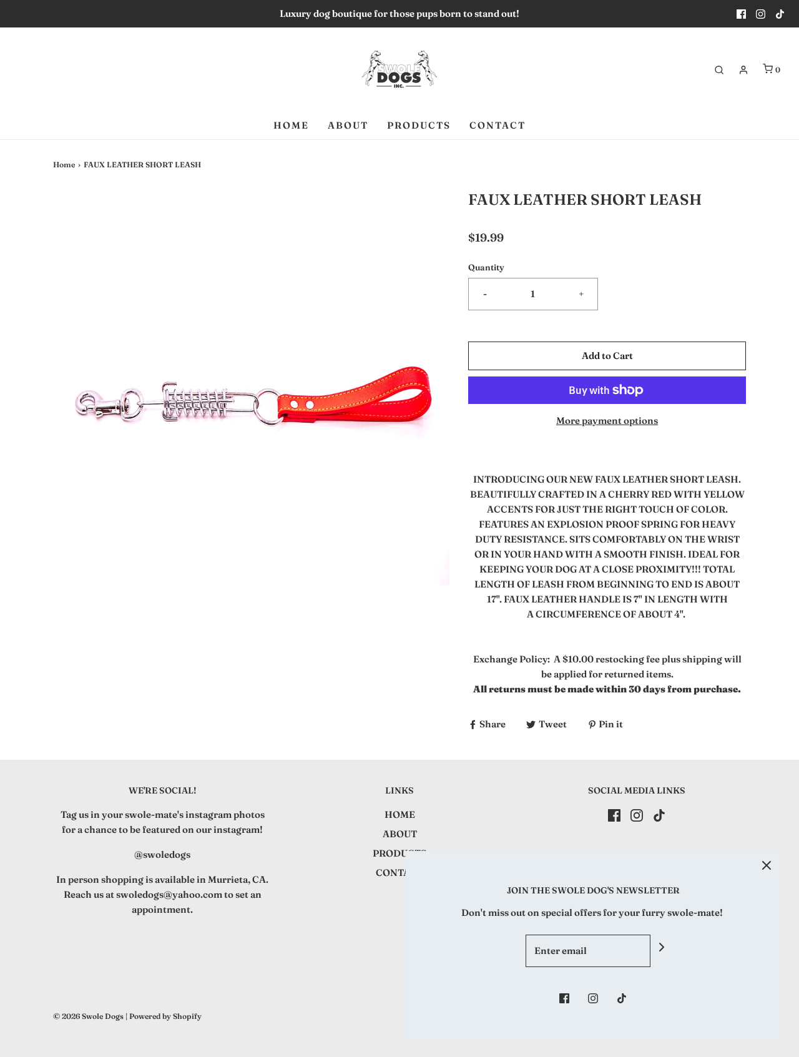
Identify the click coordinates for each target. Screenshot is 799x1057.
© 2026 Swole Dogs (88, 1016)
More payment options (607, 420)
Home (64, 164)
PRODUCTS (419, 125)
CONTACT (497, 125)
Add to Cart (607, 355)
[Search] (719, 70)
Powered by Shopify (165, 1016)
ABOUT (348, 125)
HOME (291, 125)
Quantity (486, 267)
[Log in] (743, 70)
